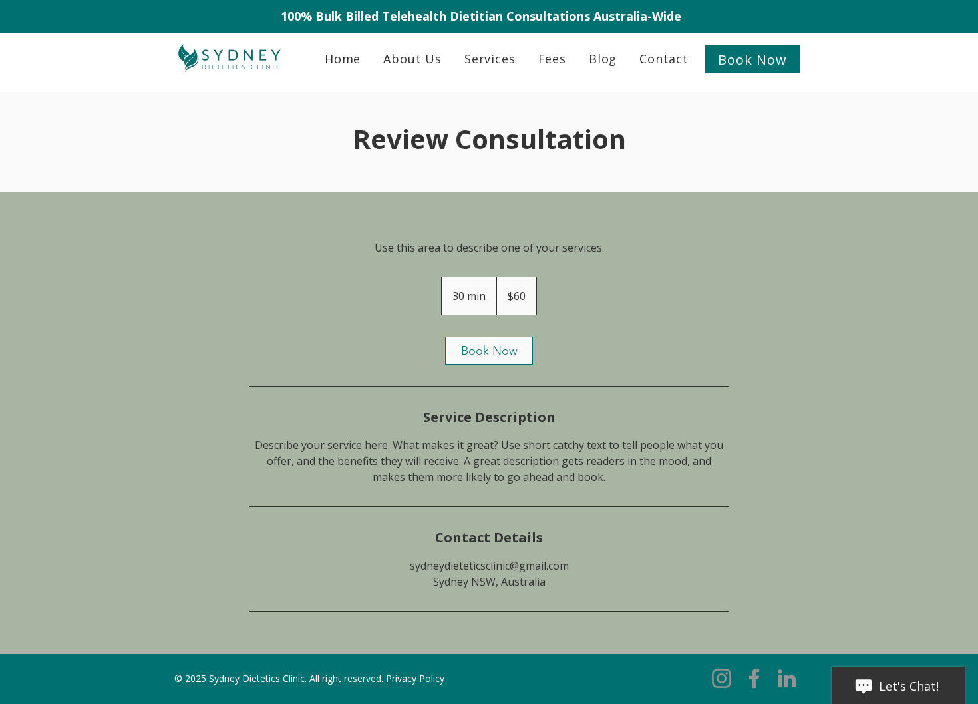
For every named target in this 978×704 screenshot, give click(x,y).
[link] (489, 351)
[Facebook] (754, 678)
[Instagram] (721, 678)
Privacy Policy (415, 678)
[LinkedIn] (787, 678)
